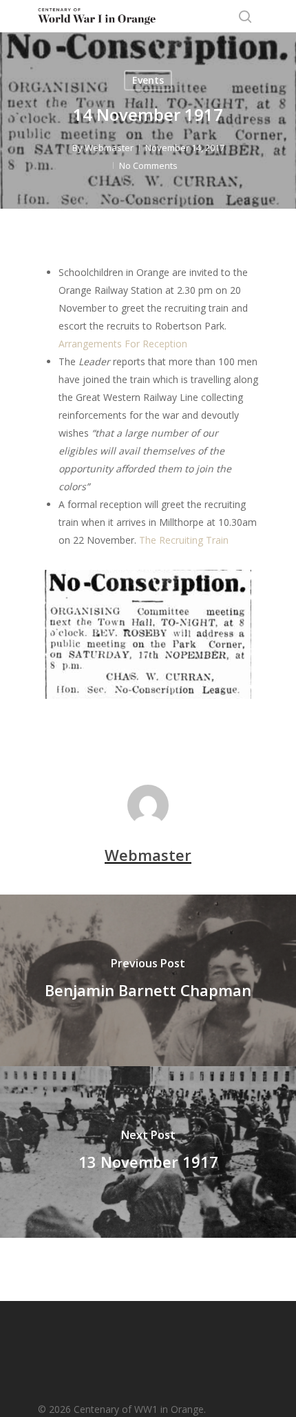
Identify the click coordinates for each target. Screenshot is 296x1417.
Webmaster (109, 147)
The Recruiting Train (184, 539)
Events (148, 80)
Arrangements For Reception (123, 343)
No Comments (148, 165)
